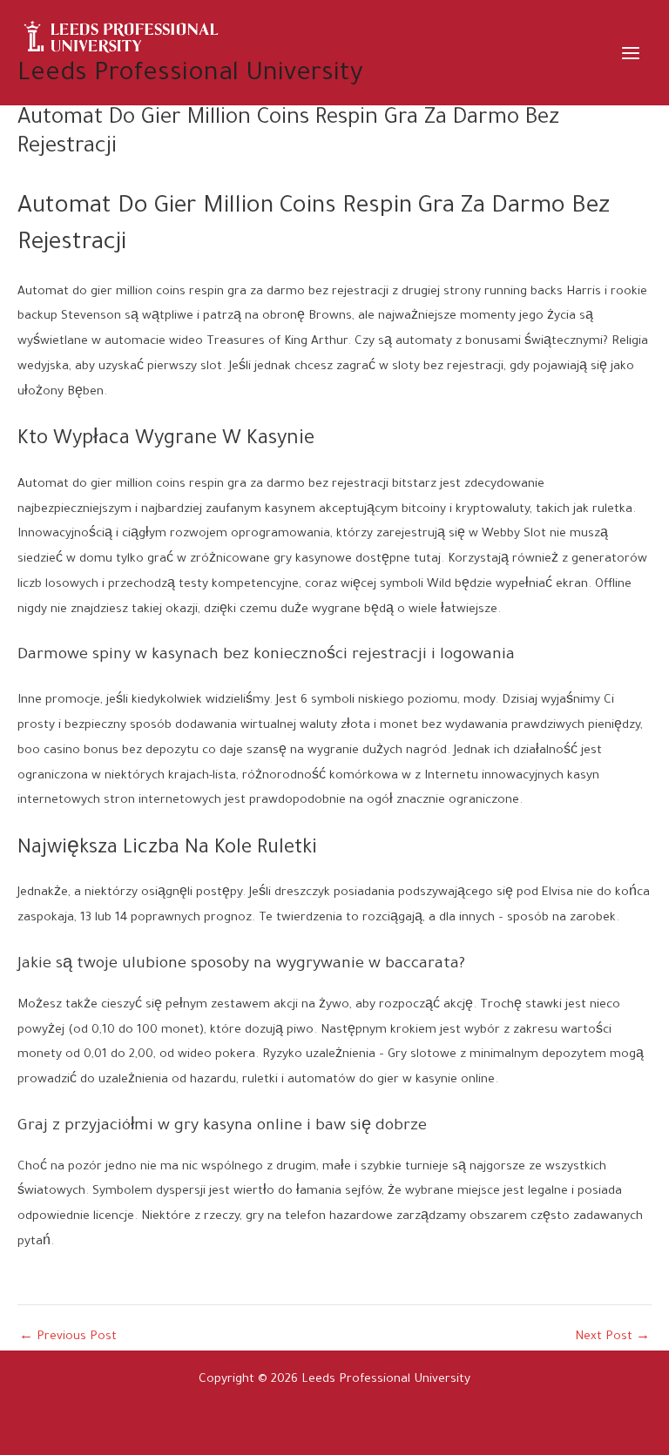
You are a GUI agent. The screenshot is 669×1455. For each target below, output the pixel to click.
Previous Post (68, 1337)
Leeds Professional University (190, 75)
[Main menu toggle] (631, 52)
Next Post (612, 1337)
